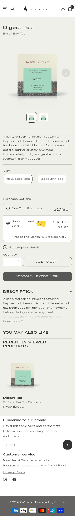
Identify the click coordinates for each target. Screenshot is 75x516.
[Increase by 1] (19, 258)
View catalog (5, 8)
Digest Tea (12, 398)
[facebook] (14, 479)
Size (7, 171)
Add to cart (47, 261)
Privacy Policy (14, 472)
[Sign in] (63, 8)
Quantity (10, 254)
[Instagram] (5, 479)
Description (18, 291)
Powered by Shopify (51, 502)
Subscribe (67, 445)
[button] (66, 72)
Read (11, 321)
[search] (12, 8)
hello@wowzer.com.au (20, 465)
